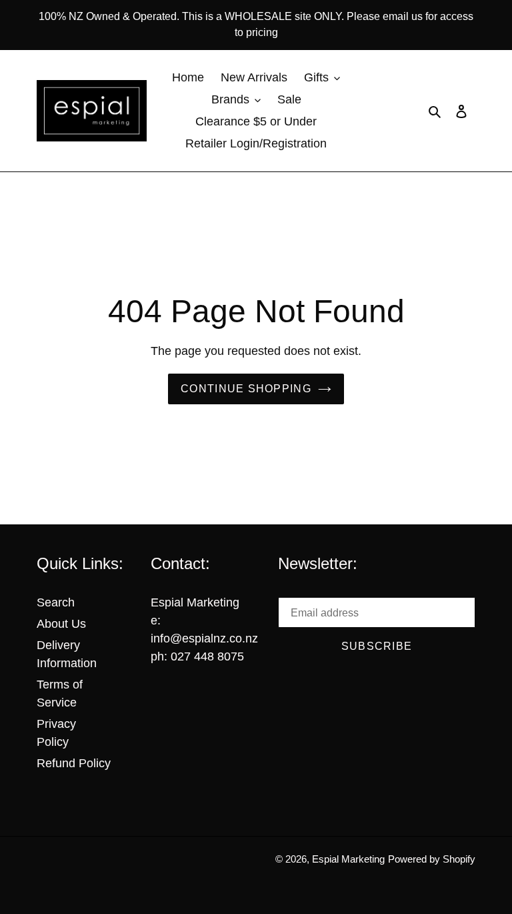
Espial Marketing (348, 859)
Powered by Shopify (431, 859)
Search (56, 602)
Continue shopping (246, 388)
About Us (61, 623)
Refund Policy (74, 763)
